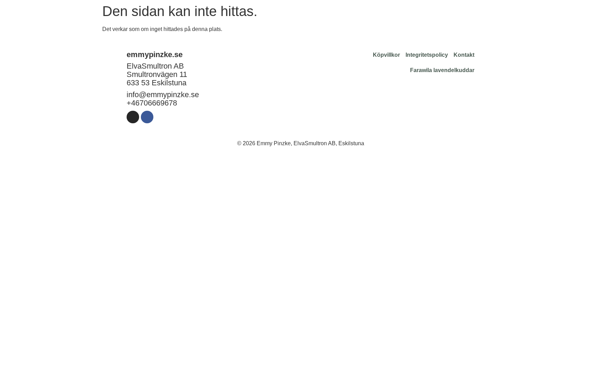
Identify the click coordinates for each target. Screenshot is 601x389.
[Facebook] (147, 117)
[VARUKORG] (567, 12)
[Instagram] (133, 117)
